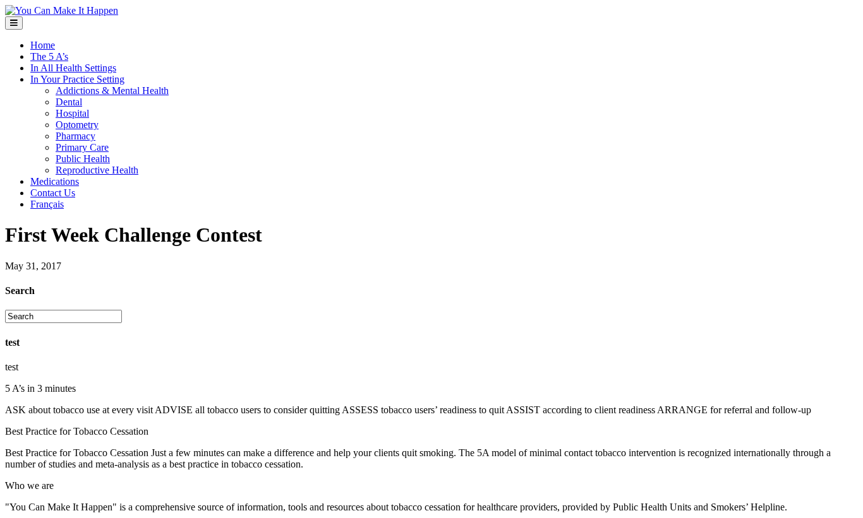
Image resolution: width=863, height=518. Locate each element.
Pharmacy (75, 136)
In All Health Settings (73, 67)
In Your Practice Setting (77, 79)
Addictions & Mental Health (112, 90)
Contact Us (52, 192)
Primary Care (82, 147)
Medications (54, 181)
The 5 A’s (49, 56)
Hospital (72, 113)
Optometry (77, 124)
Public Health (83, 158)
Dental (69, 102)
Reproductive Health (97, 170)
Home (42, 45)
